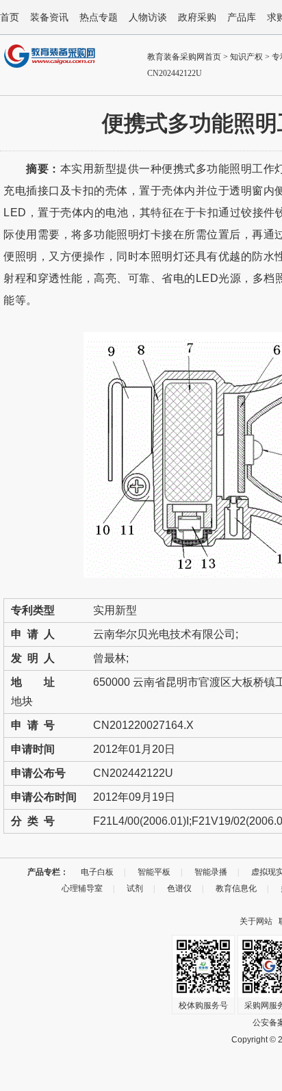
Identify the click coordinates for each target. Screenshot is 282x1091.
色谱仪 (179, 888)
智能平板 (154, 872)
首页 (9, 17)
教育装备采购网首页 (184, 57)
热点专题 (98, 17)
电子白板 (97, 872)
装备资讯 (49, 17)
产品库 (241, 17)
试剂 (135, 888)
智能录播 (210, 872)
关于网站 (256, 921)
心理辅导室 (82, 888)
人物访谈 (148, 17)
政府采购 (197, 17)
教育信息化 (236, 888)
